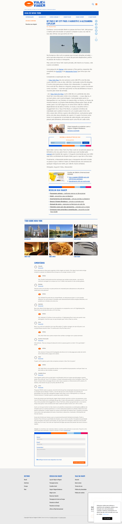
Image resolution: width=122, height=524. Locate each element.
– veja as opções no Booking (70, 199)
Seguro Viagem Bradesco (56, 489)
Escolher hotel (53, 486)
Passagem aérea (54, 483)
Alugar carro (53, 492)
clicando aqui (67, 430)
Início (25, 9)
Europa (26, 486)
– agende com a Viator (70, 207)
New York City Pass (57, 94)
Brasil (25, 479)
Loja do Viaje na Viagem (56, 479)
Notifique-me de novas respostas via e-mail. (50, 459)
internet (49, 154)
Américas (26, 483)
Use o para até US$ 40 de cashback (79, 178)
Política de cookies (80, 492)
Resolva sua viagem (31, 24)
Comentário (40, 447)
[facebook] (96, 25)
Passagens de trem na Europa (57, 499)
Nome (38, 437)
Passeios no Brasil (54, 502)
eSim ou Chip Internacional (56, 509)
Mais (25, 489)
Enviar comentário (79, 462)
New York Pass (54, 80)
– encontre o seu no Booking (61, 196)
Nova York (29, 9)
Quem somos (78, 483)
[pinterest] (96, 28)
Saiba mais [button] (106, 514)
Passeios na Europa (55, 506)
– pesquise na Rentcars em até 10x (67, 204)
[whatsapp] (96, 22)
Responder (40, 268)
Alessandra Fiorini (71, 71)
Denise (61, 69)
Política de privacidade (80, 489)
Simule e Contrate (73, 130)
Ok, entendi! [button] (107, 518)
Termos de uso (78, 486)
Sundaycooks (62, 517)
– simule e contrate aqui (67, 201)
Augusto (59, 71)
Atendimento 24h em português (79, 181)
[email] (96, 34)
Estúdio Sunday (54, 517)
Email (38, 442)
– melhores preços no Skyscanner (67, 193)
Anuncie (77, 479)
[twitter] (96, 31)
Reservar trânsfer (54, 496)
